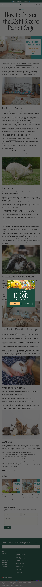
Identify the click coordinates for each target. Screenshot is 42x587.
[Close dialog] (33, 281)
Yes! (15, 303)
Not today (27, 303)
